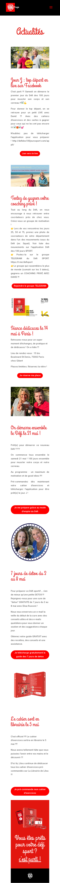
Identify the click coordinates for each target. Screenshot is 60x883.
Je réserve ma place (30, 375)
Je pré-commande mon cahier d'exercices (30, 791)
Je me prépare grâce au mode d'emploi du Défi (30, 509)
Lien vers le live (30, 153)
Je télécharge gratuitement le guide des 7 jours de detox (29, 654)
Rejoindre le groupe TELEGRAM (30, 286)
